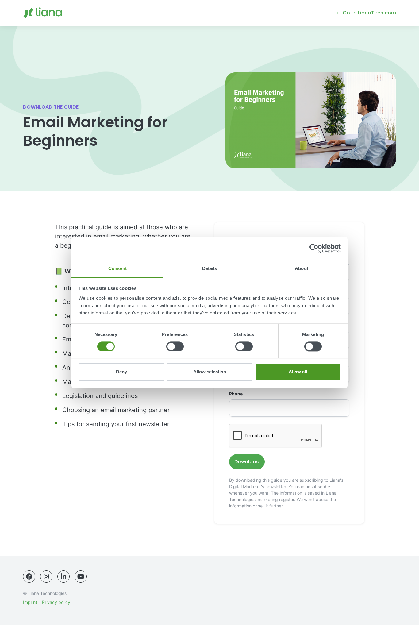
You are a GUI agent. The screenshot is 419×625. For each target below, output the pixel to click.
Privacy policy (56, 602)
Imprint (30, 602)
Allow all (298, 372)
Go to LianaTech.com (369, 12)
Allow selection (209, 372)
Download (246, 461)
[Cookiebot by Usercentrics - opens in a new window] (314, 248)
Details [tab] (209, 268)
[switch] (175, 346)
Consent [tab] (117, 268)
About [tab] (301, 268)
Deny (121, 372)
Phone (236, 393)
